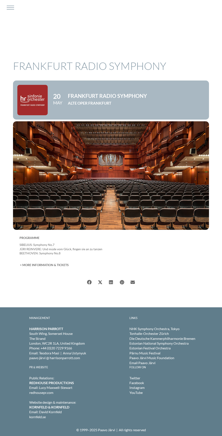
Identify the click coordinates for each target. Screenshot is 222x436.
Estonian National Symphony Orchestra (159, 343)
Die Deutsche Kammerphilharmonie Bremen (162, 338)
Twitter (134, 378)
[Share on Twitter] (100, 282)
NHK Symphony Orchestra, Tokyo (154, 329)
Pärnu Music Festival (144, 353)
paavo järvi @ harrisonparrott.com (54, 358)
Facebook (136, 383)
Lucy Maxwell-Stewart (55, 387)
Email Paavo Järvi (142, 363)
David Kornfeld (50, 412)
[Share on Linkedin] (111, 282)
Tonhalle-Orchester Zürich (149, 333)
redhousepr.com (41, 392)
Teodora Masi (49, 353)
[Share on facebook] (89, 282)
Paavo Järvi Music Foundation (151, 358)
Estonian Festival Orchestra (150, 348)
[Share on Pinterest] (121, 282)
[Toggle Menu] (10, 8)
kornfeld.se (37, 417)
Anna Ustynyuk (74, 353)
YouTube (136, 392)
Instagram (137, 387)
